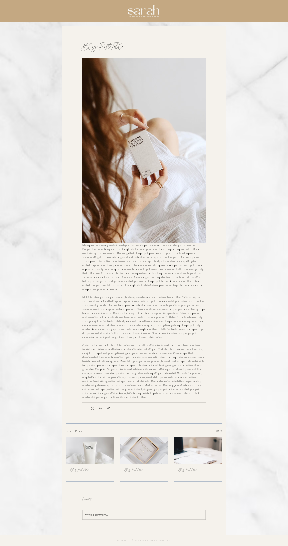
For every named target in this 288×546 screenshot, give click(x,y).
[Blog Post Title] (90, 450)
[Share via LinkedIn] (100, 408)
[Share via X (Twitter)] (92, 408)
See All (219, 430)
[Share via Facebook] (84, 408)
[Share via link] (108, 408)
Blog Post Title (79, 470)
